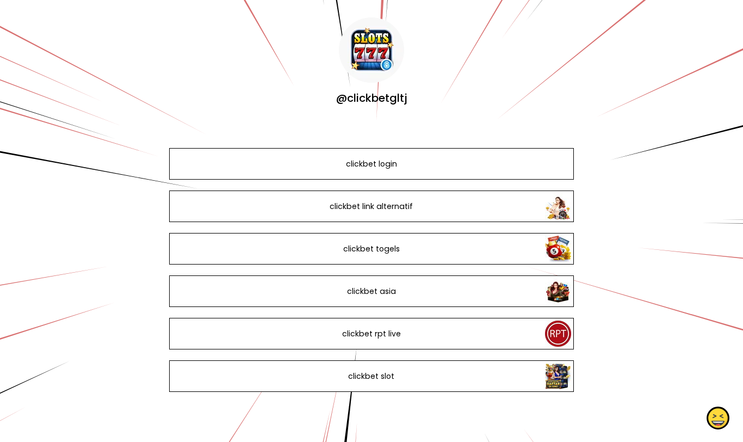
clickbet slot (371, 376)
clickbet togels (371, 248)
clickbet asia (371, 291)
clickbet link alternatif (371, 206)
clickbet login (371, 163)
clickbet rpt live (371, 333)
